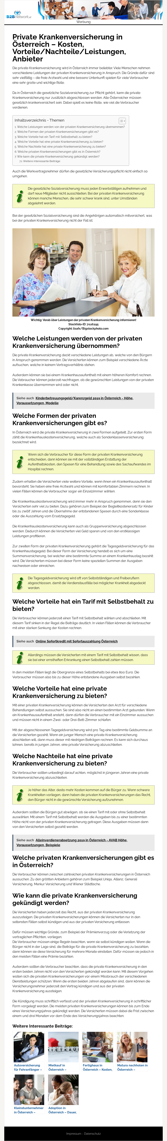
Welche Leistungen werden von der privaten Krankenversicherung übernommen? (71, 126)
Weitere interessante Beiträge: (41, 161)
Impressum (73, 1133)
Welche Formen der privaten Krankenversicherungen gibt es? (58, 131)
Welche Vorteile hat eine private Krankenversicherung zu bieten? (60, 141)
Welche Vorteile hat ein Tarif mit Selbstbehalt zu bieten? (54, 136)
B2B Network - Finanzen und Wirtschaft (83, 10)
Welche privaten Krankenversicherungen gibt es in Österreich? (59, 151)
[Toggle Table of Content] (120, 121)
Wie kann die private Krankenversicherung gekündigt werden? (58, 156)
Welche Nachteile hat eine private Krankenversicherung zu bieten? (62, 146)
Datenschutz (92, 1133)
